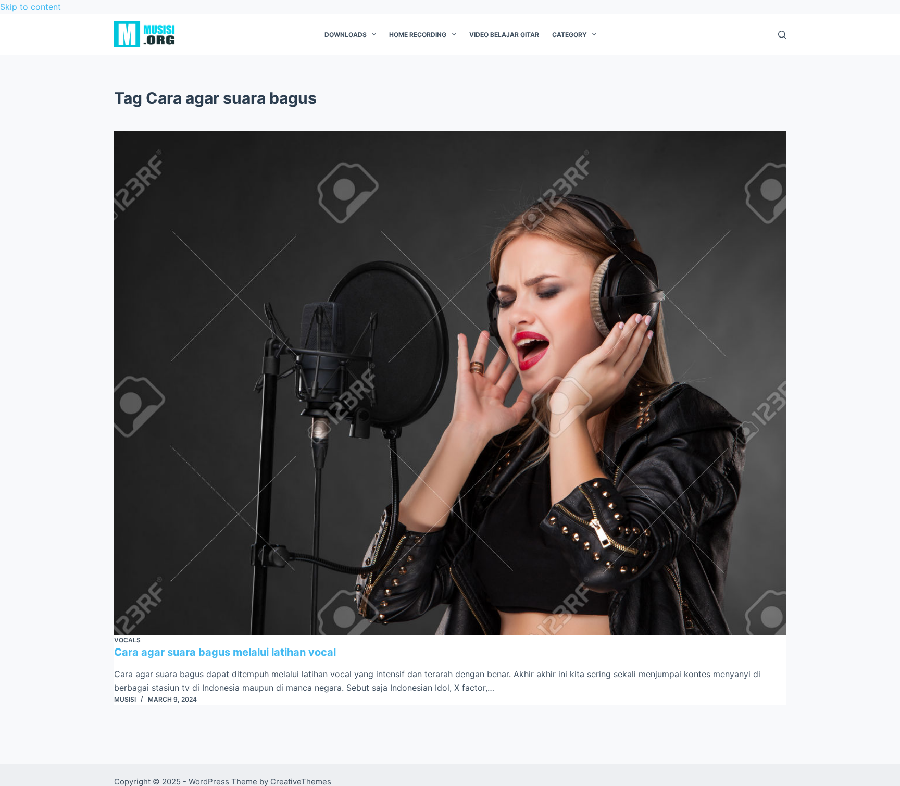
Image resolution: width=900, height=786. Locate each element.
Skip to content (30, 7)
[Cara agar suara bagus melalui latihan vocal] (450, 383)
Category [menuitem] (569, 35)
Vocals (127, 640)
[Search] (782, 35)
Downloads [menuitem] (345, 35)
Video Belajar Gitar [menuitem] (504, 35)
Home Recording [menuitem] (417, 35)
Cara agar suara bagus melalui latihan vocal (225, 652)
